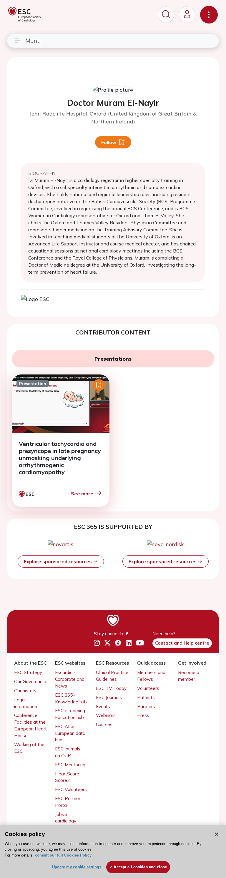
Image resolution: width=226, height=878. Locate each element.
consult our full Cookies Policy (63, 855)
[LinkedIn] (129, 642)
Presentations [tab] (113, 358)
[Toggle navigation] (209, 15)
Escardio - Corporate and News (69, 679)
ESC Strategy (28, 672)
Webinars (106, 715)
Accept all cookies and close (140, 867)
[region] (113, 851)
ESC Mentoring (70, 764)
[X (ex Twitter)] (107, 642)
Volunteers (148, 688)
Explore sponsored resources (58, 561)
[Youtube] (140, 642)
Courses (104, 724)
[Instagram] (97, 642)
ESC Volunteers (71, 789)
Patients (146, 697)
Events (103, 706)
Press (143, 715)
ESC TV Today (111, 688)
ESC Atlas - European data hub (70, 733)
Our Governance (30, 681)
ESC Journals (109, 697)
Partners (146, 706)
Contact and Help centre (182, 643)
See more (82, 493)
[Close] (216, 834)
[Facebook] (118, 642)
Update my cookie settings (76, 867)
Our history (25, 690)
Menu (33, 40)
